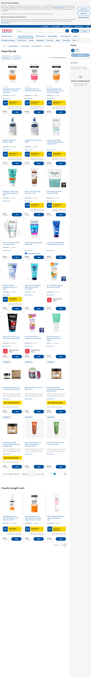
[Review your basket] (73, 50)
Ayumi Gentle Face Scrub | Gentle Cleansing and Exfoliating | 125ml (33, 444)
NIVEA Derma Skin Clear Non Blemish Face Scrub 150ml (10, 193)
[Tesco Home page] (6, 31)
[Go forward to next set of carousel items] (64, 545)
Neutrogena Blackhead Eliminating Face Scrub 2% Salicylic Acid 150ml (55, 90)
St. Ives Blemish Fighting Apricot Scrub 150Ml (54, 286)
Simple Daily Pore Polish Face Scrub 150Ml (54, 192)
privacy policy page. (58, 7)
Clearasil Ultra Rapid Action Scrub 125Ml (33, 243)
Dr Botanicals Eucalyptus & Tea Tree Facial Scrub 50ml (11, 388)
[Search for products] (67, 31)
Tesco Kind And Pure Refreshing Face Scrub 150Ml (54, 338)
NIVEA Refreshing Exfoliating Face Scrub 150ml (10, 287)
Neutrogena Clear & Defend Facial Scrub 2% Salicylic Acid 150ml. (12, 90)
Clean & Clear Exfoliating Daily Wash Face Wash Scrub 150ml (33, 287)
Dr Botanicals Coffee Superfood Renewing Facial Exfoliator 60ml (55, 389)
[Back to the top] (46, 481)
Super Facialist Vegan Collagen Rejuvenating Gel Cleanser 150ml (55, 142)
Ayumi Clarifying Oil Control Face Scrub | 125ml (55, 443)
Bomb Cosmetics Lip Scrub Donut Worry (33, 388)
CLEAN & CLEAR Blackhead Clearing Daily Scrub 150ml (55, 243)
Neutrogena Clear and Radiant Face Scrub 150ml (33, 90)
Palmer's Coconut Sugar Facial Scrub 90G (32, 192)
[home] (3, 45)
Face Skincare (25, 46)
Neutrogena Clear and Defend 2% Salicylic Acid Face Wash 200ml (10, 518)
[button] (45, 26)
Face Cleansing (37, 46)
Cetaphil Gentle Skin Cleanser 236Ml (9, 141)
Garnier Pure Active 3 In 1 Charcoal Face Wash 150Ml (11, 337)
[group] (12, 517)
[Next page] (65, 474)
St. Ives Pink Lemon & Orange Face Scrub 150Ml (33, 337)
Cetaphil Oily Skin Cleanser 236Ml (33, 141)
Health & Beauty (13, 46)
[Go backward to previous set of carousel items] (61, 545)
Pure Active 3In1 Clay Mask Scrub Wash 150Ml (11, 243)
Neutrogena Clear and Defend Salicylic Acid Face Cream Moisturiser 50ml (33, 518)
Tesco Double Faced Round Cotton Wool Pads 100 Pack (55, 518)
